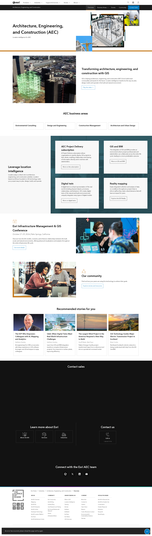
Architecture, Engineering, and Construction (26, 8)
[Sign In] (138, 2)
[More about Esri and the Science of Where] (18, 495)
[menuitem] (38, 499)
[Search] (128, 2)
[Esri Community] (14, 508)
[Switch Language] (133, 2)
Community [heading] (51, 495)
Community (122, 7)
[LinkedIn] (22, 504)
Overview (91, 7)
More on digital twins (69, 200)
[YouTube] (22, 508)
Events (113, 7)
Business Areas (102, 7)
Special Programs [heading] (103, 495)
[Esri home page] (16, 2)
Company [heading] (84, 495)
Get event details (19, 247)
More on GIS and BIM (118, 161)
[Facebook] (14, 504)
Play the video (87, 87)
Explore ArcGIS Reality (118, 198)
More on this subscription (71, 167)
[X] (18, 504)
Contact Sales (133, 7)
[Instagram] (18, 508)
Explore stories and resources (92, 286)
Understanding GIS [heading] (70, 495)
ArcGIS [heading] (33, 495)
